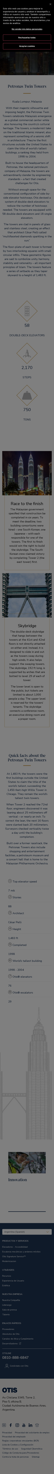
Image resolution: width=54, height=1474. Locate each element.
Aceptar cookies (27, 46)
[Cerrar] (50, 4)
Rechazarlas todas (27, 37)
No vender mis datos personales (27, 29)
